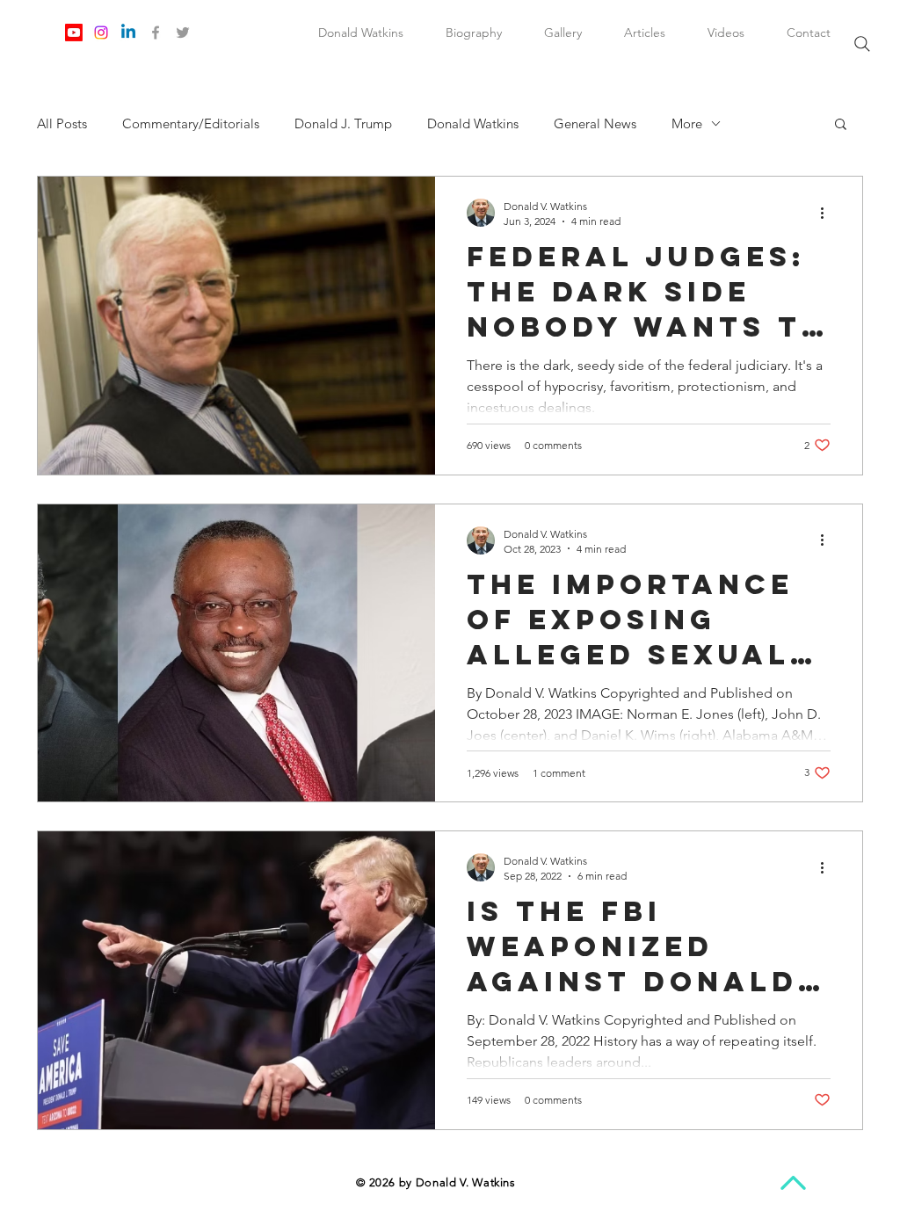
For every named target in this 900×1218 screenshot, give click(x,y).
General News (595, 123)
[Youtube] (74, 32)
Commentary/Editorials (190, 123)
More (686, 123)
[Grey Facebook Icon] (155, 32)
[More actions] (827, 212)
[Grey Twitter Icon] (183, 32)
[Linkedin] (128, 32)
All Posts (62, 123)
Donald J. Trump (343, 123)
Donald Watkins (473, 123)
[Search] (862, 43)
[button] (840, 125)
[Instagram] (101, 32)
